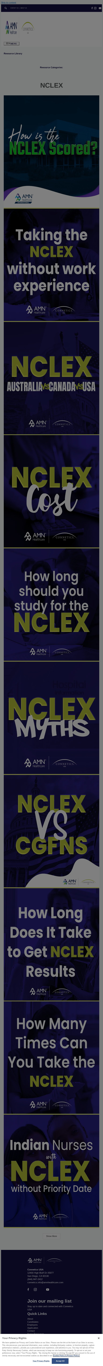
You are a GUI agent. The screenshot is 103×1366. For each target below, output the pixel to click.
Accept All (60, 1361)
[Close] (99, 1338)
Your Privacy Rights (41, 1361)
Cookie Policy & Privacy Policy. (66, 1356)
